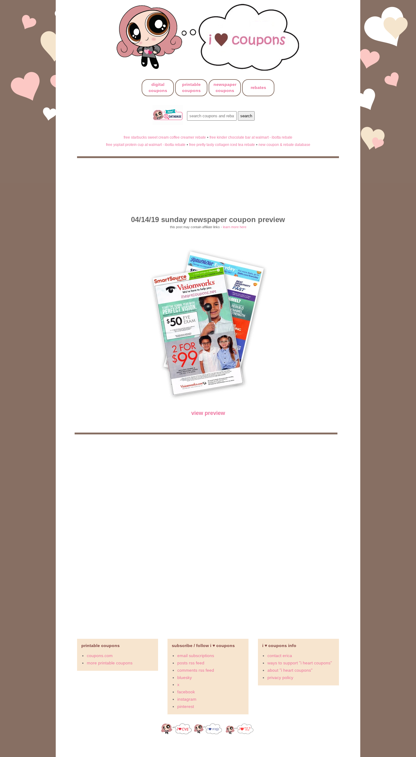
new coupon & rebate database (284, 145)
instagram (186, 699)
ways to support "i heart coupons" (299, 662)
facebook (186, 691)
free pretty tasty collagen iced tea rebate (222, 145)
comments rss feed (195, 670)
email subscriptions (195, 655)
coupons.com (100, 655)
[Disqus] (208, 534)
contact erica (279, 655)
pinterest (185, 706)
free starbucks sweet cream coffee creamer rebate (165, 137)
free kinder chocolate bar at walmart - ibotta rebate (251, 137)
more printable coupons (109, 662)
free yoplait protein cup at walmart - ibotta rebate (145, 145)
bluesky (184, 677)
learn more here (234, 227)
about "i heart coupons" (289, 670)
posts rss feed (190, 662)
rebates (258, 87)
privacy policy (280, 677)
